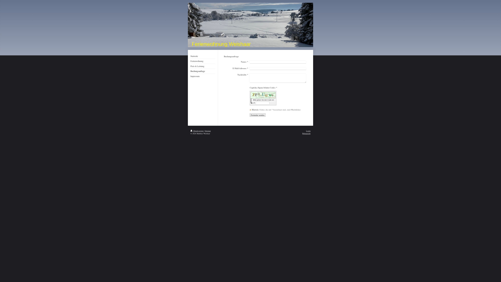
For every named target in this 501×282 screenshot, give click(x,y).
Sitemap (208, 131)
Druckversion (198, 131)
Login (308, 131)
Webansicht (306, 133)
